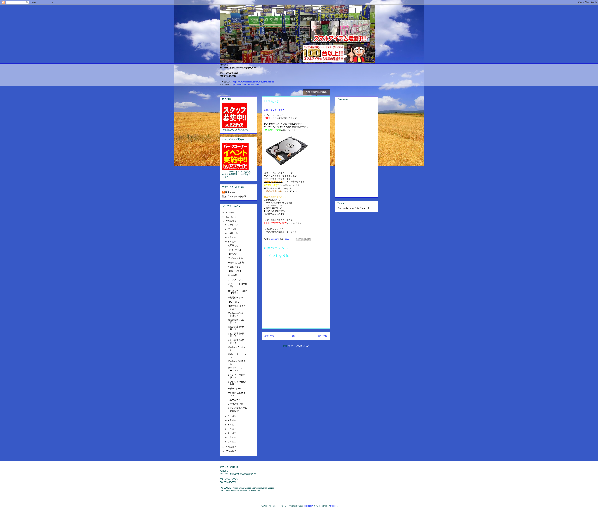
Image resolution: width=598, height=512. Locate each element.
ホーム (296, 336)
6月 (230, 420)
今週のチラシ (234, 267)
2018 (228, 212)
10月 (231, 233)
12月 (231, 224)
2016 (228, 221)
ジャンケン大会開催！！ (236, 376)
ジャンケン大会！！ (237, 258)
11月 (230, 229)
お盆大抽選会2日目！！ (236, 341)
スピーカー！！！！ (237, 399)
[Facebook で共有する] (306, 239)
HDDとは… (233, 302)
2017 (228, 216)
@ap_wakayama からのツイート (353, 208)
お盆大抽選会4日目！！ (236, 328)
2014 (228, 451)
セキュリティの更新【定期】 (237, 292)
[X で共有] (303, 239)
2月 (230, 437)
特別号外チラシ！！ (237, 297)
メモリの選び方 (235, 404)
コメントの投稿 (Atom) (298, 346)
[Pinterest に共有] (309, 239)
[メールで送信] (297, 239)
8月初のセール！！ (237, 388)
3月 (230, 433)
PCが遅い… (233, 254)
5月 (230, 424)
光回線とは (233, 245)
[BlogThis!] (300, 239)
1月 (230, 441)
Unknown (230, 192)
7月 (230, 416)
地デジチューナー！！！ (235, 369)
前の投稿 (322, 336)
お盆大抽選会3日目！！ (236, 334)
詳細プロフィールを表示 (234, 196)
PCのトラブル (235, 250)
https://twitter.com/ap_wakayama (246, 84)
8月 (230, 242)
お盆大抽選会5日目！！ (236, 321)
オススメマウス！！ (237, 279)
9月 (230, 237)
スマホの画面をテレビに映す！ (237, 409)
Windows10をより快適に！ (237, 314)
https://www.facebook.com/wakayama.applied (253, 82)
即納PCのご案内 (236, 262)
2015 (228, 447)
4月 (230, 429)
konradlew (308, 506)
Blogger (333, 506)
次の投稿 (269, 336)
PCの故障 (232, 275)
